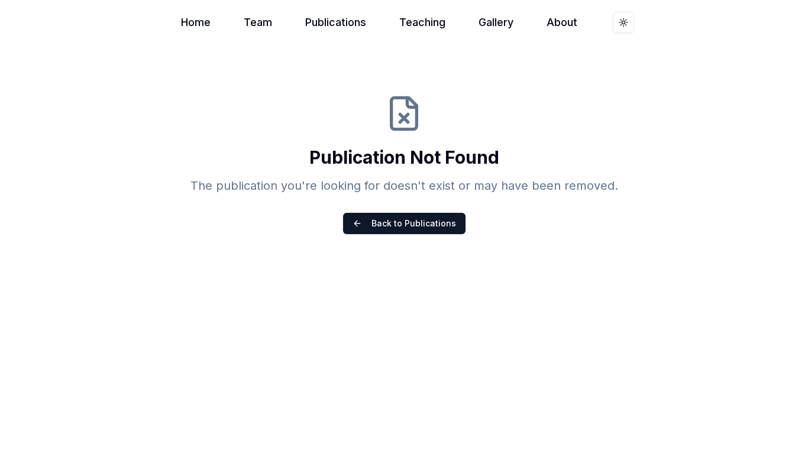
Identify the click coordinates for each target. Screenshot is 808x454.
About (562, 22)
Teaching (422, 22)
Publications (335, 22)
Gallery (496, 22)
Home (196, 22)
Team (258, 22)
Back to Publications (413, 223)
